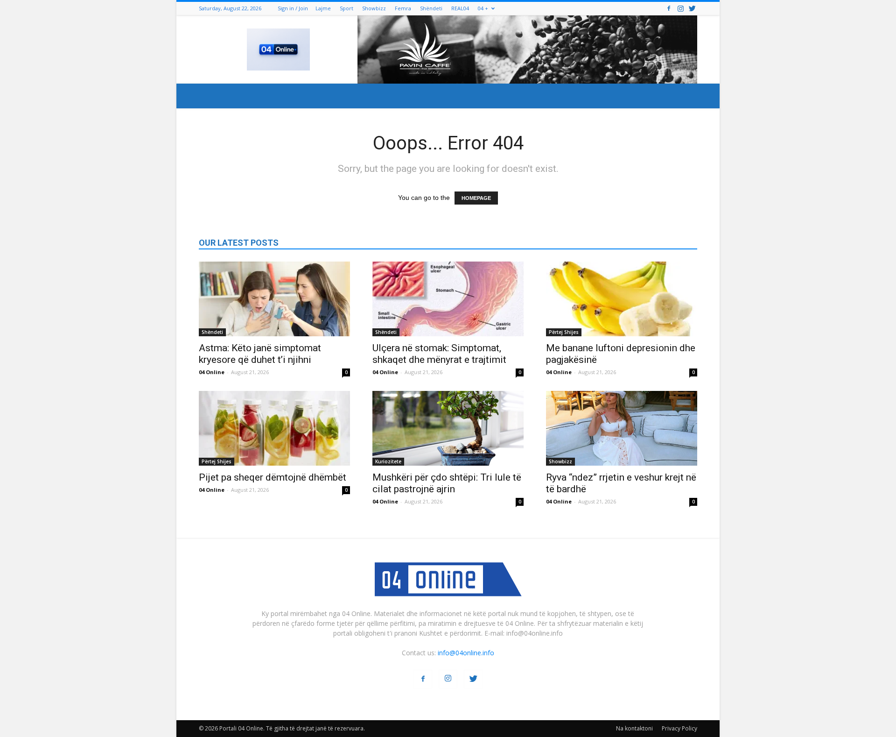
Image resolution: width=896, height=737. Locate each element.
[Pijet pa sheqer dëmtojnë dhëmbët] (274, 428)
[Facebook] (669, 8)
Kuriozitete (388, 461)
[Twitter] (692, 8)
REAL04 (460, 8)
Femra (403, 8)
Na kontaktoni (634, 728)
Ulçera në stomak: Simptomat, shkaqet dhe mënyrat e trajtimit (439, 353)
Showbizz (374, 8)
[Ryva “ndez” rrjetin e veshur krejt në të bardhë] (621, 428)
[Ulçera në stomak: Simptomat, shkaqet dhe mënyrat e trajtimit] (448, 299)
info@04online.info (466, 652)
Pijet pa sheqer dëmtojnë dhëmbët (272, 477)
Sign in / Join (293, 8)
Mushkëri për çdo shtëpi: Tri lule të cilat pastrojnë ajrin (446, 483)
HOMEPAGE (476, 198)
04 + (483, 8)
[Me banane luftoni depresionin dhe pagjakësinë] (621, 299)
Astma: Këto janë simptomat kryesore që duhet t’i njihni (260, 353)
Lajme (323, 8)
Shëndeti (431, 8)
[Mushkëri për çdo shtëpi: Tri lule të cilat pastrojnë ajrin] (448, 428)
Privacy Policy (679, 728)
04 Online (211, 372)
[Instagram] (680, 8)
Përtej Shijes (564, 332)
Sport (346, 8)
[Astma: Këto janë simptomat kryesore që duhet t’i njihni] (274, 299)
